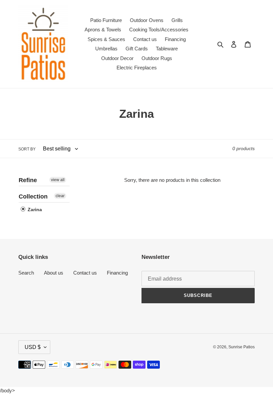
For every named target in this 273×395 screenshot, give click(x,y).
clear (60, 195)
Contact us (85, 273)
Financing (117, 273)
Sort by (27, 149)
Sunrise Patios (241, 347)
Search (26, 273)
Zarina (34, 209)
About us (53, 273)
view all (58, 179)
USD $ (33, 347)
